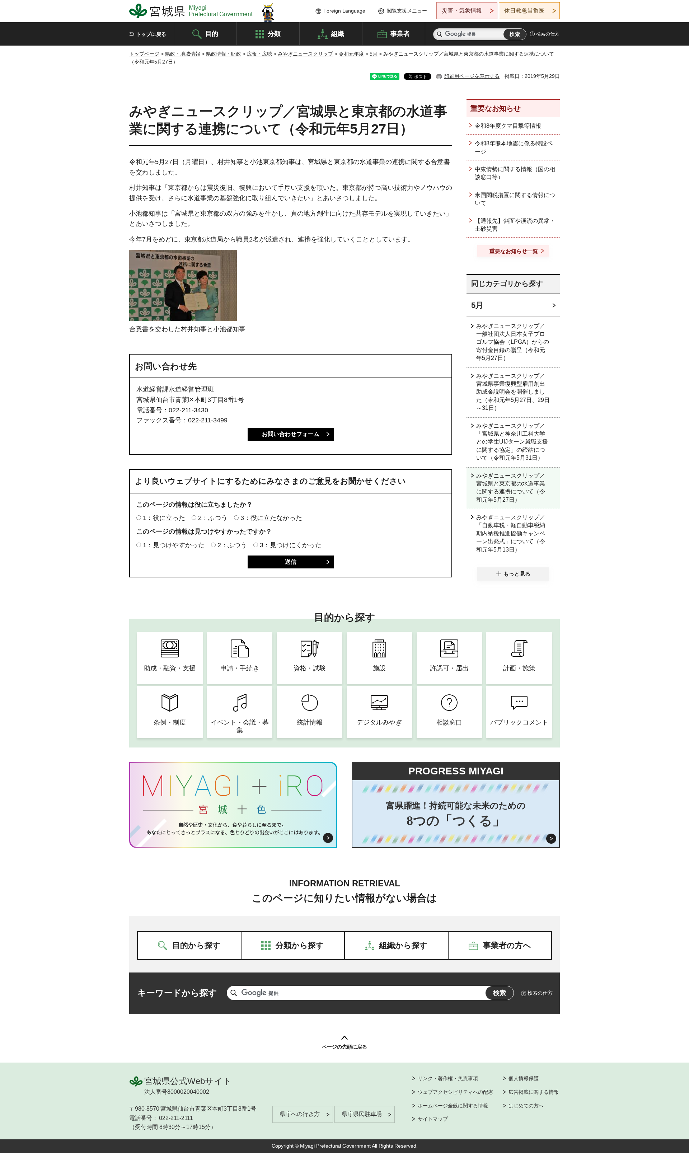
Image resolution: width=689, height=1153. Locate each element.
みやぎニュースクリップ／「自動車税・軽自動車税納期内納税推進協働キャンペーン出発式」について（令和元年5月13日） (510, 533)
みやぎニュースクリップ (305, 54)
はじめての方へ (526, 1106)
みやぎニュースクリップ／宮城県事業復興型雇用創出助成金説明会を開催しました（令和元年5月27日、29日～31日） (513, 392)
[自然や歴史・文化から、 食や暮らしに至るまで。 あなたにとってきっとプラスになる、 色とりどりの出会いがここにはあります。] (233, 828)
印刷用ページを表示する (472, 76)
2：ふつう (213, 517)
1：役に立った (164, 517)
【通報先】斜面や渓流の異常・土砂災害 (515, 225)
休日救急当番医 (524, 11)
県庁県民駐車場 (362, 1114)
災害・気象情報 (462, 11)
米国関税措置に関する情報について (515, 199)
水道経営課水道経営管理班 (175, 389)
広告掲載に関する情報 (533, 1092)
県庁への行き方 (300, 1114)
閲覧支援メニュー (407, 11)
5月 (374, 54)
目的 (211, 33)
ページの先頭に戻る (344, 1047)
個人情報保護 (523, 1078)
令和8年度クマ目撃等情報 (508, 126)
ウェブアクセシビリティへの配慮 (455, 1092)
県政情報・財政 (223, 54)
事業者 (400, 33)
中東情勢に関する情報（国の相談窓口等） (515, 173)
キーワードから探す (177, 993)
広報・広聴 (259, 54)
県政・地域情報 (182, 54)
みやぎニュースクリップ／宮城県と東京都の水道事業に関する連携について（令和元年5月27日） (510, 488)
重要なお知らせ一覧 (513, 251)
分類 (274, 33)
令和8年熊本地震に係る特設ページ (514, 147)
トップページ (144, 54)
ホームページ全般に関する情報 (453, 1106)
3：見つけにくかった (291, 545)
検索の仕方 (547, 34)
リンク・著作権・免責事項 (448, 1078)
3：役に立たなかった (271, 517)
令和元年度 (351, 54)
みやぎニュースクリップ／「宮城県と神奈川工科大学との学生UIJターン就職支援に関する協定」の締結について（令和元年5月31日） (512, 442)
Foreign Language (344, 11)
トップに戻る (151, 34)
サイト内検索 (439, 34)
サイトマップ (433, 1119)
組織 (337, 33)
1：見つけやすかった (174, 545)
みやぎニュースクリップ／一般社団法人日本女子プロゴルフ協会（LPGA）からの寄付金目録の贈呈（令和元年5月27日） (512, 342)
